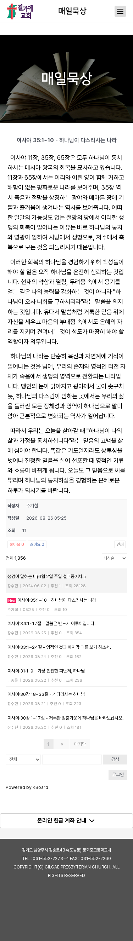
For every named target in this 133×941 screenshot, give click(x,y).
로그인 (118, 774)
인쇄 (119, 544)
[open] (120, 11)
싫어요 (37, 544)
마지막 (80, 744)
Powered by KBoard (27, 787)
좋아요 (17, 544)
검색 (115, 759)
